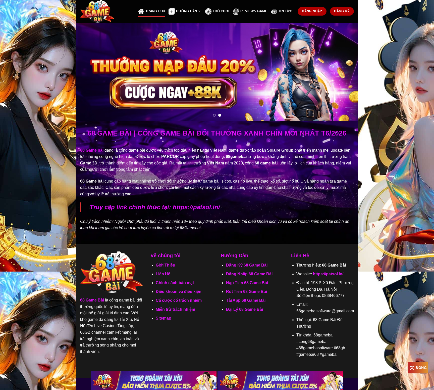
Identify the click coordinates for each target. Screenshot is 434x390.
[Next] (345, 72)
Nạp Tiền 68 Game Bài (247, 283)
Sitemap (163, 318)
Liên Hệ (163, 274)
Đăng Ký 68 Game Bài (246, 265)
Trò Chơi (221, 11)
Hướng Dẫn (186, 11)
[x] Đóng (418, 368)
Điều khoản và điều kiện (178, 291)
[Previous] (88, 72)
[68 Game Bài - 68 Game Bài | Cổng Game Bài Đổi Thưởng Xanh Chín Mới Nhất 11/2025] (105, 11)
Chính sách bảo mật (175, 283)
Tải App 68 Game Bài (245, 300)
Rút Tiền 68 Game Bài (246, 291)
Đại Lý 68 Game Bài (244, 309)
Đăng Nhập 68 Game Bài (249, 274)
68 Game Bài (92, 300)
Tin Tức (285, 11)
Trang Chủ (155, 11)
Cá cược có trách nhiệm (179, 300)
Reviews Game (253, 11)
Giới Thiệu (165, 265)
